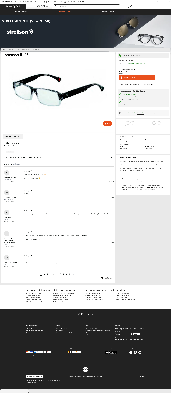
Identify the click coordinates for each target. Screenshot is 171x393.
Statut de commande (92, 335)
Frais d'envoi (59, 330)
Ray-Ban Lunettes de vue (93, 293)
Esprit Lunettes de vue (122, 302)
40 (76, 274)
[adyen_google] (49, 352)
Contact (28, 332)
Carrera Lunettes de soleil (33, 299)
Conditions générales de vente (35, 380)
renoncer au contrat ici (34, 377)
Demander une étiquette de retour (66, 332)
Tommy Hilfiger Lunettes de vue (125, 299)
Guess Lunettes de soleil (60, 297)
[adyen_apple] (44, 352)
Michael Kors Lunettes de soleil (62, 295)
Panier (150, 7)
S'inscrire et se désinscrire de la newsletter (98, 330)
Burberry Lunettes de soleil (61, 302)
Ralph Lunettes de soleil (60, 299)
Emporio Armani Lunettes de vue (95, 302)
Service (58, 325)
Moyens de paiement (62, 328)
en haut (142, 376)
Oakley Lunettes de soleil (33, 295)
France (160, 1)
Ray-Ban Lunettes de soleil (34, 293)
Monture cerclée (148, 148)
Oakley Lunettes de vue (93, 295)
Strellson (24, 49)
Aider (87, 325)
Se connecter (131, 7)
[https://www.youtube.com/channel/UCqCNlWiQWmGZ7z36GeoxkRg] (139, 352)
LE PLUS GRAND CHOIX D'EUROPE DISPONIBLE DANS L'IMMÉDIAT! (23, 1)
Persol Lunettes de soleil (33, 297)
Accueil (4, 49)
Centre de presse (31, 328)
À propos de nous (31, 325)
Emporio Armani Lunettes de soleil (63, 293)
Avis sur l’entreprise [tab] (12, 137)
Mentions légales (31, 382)
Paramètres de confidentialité (35, 330)
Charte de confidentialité (52, 380)
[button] (13, 6)
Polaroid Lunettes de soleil (34, 302)
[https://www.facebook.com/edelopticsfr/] (130, 352)
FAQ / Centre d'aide (91, 328)
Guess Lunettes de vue (122, 295)
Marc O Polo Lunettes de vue (94, 299)
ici (125, 338)
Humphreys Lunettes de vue (94, 297)
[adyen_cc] (27, 352)
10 (70, 274)
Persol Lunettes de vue (122, 293)
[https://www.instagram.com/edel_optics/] (135, 352)
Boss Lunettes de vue (122, 297)
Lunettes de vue (14, 49)
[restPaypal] (40, 352)
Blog (87, 332)
